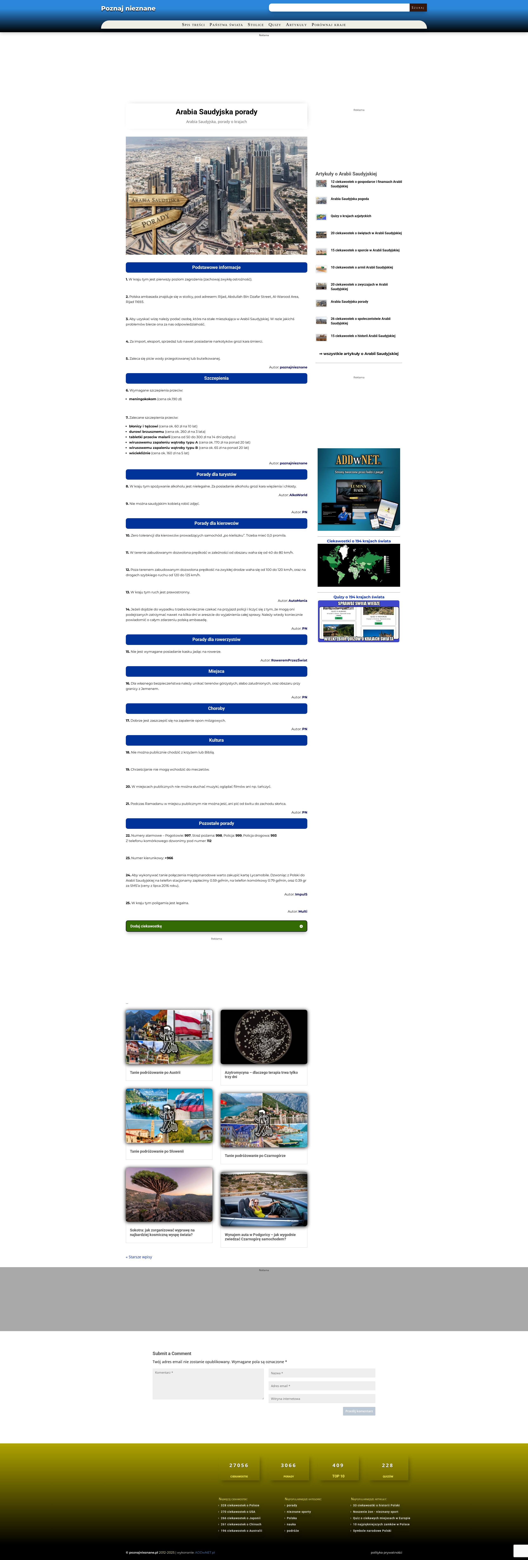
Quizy (275, 25)
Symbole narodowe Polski (372, 1530)
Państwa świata (226, 25)
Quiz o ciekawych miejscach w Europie (381, 1518)
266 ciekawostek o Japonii (241, 1518)
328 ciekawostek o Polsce (240, 1505)
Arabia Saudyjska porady (349, 302)
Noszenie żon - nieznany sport (375, 1511)
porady (292, 1505)
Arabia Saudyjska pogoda (350, 199)
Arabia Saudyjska (201, 121)
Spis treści (193, 25)
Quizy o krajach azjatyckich (351, 216)
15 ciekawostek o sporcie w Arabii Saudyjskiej (365, 250)
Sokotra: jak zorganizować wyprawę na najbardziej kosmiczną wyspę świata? (162, 1232)
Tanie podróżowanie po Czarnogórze (255, 1155)
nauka (291, 1524)
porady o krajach (232, 121)
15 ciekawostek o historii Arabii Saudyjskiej (363, 336)
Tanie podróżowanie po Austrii (155, 1072)
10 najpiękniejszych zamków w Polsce (381, 1524)
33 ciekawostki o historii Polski (376, 1505)
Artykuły (296, 25)
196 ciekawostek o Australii (241, 1530)
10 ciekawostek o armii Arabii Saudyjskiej (362, 267)
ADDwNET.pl (205, 1552)
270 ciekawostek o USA (238, 1511)
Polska (292, 1518)
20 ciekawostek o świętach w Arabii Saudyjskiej (366, 233)
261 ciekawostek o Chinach (241, 1524)
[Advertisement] (264, 67)
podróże (293, 1530)
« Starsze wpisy (139, 1256)
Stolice (256, 25)
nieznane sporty (299, 1511)
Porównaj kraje (329, 25)
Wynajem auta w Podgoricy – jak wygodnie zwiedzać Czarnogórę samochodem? (260, 1236)
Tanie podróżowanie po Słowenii (157, 1151)
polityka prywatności (386, 1552)
